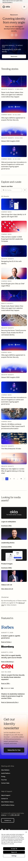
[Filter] (25, 190)
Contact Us (4, 798)
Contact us (7, 820)
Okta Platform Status (7, 802)
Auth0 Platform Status (7, 805)
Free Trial (4, 779)
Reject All (14, 852)
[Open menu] (24, 6)
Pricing (3, 776)
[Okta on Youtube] (2, 830)
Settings (14, 855)
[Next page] (24, 478)
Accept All (14, 848)
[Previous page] (3, 478)
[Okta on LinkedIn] (9, 830)
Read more (14, 56)
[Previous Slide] (12, 35)
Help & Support (5, 795)
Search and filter (7, 186)
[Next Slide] (16, 35)
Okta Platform (5, 770)
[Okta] (6, 7)
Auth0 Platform (5, 773)
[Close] (26, 832)
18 (21, 478)
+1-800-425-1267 (15, 815)
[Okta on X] (5, 830)
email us (3, 815)
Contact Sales (5, 783)
